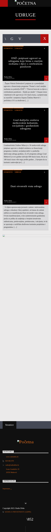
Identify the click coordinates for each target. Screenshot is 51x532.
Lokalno (19, 48)
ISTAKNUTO (8, 48)
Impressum (6, 489)
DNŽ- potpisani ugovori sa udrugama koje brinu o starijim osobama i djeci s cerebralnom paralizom (25, 62)
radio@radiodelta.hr (12, 465)
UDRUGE (18, 172)
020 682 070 (9, 461)
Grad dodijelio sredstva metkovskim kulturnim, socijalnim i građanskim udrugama (25, 124)
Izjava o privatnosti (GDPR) (18, 512)
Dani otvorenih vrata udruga (26, 186)
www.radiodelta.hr (12, 457)
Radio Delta (8, 77)
